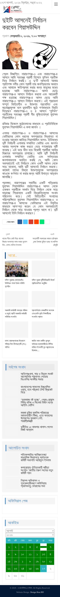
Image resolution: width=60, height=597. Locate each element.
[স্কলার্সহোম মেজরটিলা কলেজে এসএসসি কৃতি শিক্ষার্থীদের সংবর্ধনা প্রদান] (43, 299)
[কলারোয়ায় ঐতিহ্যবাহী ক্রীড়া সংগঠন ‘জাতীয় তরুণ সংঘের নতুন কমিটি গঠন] (12, 471)
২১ (50, 561)
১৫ (9, 561)
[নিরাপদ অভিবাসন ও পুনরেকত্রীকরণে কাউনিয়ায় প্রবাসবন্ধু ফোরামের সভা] (12, 484)
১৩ (43, 554)
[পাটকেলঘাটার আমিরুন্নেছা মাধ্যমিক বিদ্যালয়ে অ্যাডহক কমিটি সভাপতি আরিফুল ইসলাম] (12, 458)
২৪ (22, 568)
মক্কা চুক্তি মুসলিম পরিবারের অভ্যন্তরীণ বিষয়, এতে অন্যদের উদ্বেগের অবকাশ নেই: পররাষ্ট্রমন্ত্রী (36, 417)
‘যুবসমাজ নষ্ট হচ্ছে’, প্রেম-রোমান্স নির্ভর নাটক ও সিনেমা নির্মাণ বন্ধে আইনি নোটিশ (37, 402)
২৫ (30, 568)
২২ (8, 568)
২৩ (15, 568)
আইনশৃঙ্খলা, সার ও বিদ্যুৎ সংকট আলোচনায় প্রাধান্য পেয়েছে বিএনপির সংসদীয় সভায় (37, 376)
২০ (43, 561)
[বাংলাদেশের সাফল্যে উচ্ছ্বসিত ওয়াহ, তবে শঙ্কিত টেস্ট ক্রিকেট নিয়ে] (12, 390)
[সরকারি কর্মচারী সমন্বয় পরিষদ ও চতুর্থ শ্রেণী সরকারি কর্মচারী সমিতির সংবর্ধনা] (16, 299)
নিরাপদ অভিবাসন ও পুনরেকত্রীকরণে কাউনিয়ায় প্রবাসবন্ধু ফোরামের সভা (33, 483)
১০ (22, 554)
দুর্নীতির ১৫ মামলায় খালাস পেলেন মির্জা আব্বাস (37, 428)
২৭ (43, 568)
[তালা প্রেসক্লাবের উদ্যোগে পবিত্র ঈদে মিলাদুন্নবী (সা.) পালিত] (16, 329)
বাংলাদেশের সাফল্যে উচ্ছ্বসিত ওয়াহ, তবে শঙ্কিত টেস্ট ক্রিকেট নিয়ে (36, 389)
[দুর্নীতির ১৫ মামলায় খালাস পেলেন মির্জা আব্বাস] (12, 430)
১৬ (15, 561)
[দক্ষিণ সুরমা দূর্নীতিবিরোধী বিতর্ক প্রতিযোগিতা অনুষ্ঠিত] (43, 269)
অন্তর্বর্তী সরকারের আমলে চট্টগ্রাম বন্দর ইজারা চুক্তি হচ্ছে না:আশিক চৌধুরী (45, 241)
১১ (30, 554)
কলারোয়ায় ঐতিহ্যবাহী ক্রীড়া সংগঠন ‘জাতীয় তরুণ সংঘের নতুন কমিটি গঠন (37, 470)
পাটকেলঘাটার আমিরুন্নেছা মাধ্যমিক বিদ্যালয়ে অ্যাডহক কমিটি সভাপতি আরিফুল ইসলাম (36, 457)
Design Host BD (37, 592)
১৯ (37, 561)
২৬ (37, 568)
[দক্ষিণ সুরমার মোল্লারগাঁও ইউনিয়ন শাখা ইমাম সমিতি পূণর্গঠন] (16, 269)
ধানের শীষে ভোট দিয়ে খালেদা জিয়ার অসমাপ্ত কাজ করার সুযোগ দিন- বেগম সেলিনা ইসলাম (14, 241)
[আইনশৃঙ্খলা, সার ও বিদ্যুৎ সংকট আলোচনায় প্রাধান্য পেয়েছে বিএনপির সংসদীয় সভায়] (12, 377)
